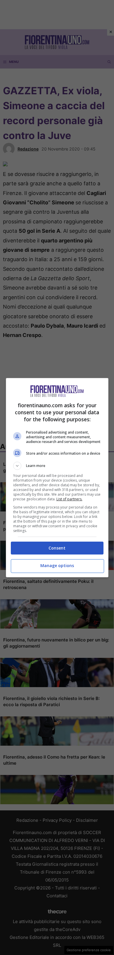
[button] (57, 466)
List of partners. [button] (69, 499)
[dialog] (57, 477)
